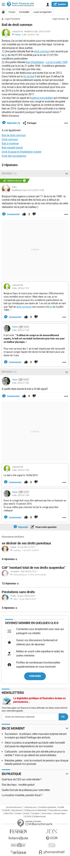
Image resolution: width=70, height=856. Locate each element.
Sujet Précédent (12, 19)
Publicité (6, 810)
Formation (35, 813)
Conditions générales (47, 807)
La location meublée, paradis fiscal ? (22, 795)
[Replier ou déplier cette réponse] (66, 173)
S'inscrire (35, 676)
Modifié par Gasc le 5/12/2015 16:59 (28, 190)
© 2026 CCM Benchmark (35, 816)
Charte (26, 813)
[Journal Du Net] (51, 831)
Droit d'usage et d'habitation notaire (21, 151)
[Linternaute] (18, 838)
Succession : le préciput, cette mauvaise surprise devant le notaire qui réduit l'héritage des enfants (35, 735)
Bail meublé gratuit (12, 147)
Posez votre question (46, 527)
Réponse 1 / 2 (9, 173)
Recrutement (17, 810)
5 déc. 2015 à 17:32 (20, 470)
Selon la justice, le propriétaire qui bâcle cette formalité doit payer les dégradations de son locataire (35, 744)
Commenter (13, 214)
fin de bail (28, 76)
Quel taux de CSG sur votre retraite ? (22, 779)
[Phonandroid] (51, 852)
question (62, 4)
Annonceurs (47, 813)
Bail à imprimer (10, 143)
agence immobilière (42, 98)
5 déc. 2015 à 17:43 (30, 34)
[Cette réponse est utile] (24, 214)
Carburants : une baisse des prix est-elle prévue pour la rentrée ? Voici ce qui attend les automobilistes (35, 753)
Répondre (23, 527)
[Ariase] (18, 852)
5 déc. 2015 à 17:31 (20, 288)
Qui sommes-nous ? (14, 807)
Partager (32, 123)
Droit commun (10, 139)
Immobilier (24, 12)
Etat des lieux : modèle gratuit (18, 784)
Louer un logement (42, 12)
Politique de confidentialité (35, 810)
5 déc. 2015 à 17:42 (20, 330)
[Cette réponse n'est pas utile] (34, 214)
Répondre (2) (13, 123)
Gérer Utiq (8, 813)
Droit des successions (14, 156)
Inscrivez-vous (30, 807)
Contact (18, 813)
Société (61, 807)
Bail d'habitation (35, 62)
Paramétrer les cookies (57, 810)
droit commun (42, 51)
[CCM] (51, 838)
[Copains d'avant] (18, 845)
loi (5, 55)
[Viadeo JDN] (51, 845)
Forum (12, 12)
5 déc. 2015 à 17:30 (20, 383)
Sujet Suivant (58, 19)
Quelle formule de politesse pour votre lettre (26, 790)
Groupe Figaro (60, 813)
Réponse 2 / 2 (9, 371)
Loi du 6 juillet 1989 (57, 62)
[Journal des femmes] (18, 831)
